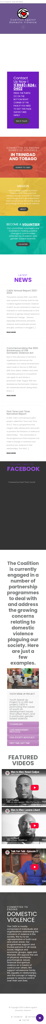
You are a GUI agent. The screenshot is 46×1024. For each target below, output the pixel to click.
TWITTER (25, 1020)
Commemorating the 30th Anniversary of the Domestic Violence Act (22, 350)
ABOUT (23, 209)
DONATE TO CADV (23, 167)
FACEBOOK (18, 1017)
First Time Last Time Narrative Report (18, 412)
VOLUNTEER (23, 244)
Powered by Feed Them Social (22, 482)
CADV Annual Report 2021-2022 (22, 292)
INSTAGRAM (33, 1017)
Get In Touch (21, 121)
